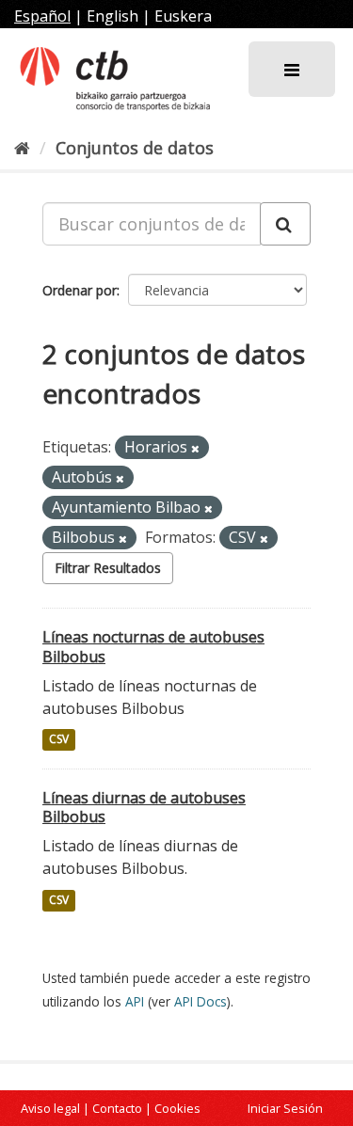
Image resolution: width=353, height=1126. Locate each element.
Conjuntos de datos (135, 147)
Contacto (117, 1108)
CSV (59, 740)
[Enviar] (285, 224)
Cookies (177, 1108)
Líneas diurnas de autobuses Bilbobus (144, 807)
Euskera (183, 16)
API (134, 1001)
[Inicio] (22, 147)
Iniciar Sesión (285, 1108)
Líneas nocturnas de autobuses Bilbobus (153, 646)
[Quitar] (195, 448)
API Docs (200, 1001)
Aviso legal (50, 1108)
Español (42, 16)
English (112, 16)
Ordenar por (79, 290)
